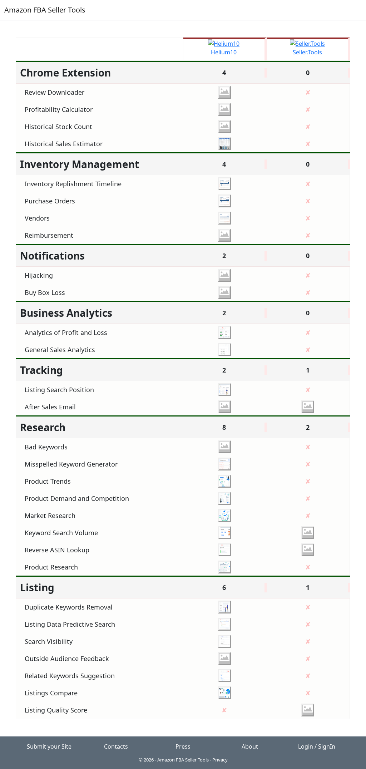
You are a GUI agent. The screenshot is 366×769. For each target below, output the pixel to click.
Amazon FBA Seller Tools (44, 10)
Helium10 (224, 52)
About (250, 746)
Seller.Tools (307, 52)
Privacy (220, 759)
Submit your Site (49, 746)
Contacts (116, 746)
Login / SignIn (316, 746)
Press (183, 746)
